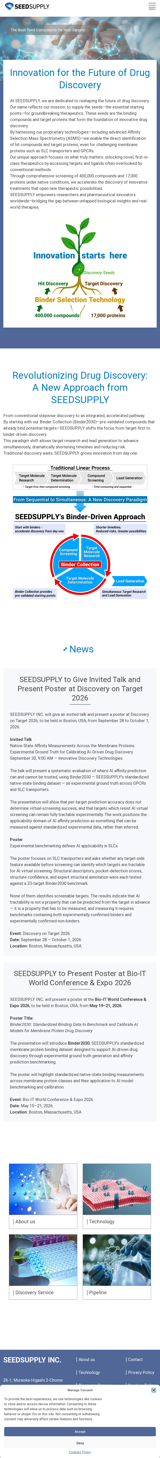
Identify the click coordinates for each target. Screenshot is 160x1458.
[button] (154, 1390)
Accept (80, 1432)
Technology (89, 1372)
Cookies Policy (80, 1452)
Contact (135, 1359)
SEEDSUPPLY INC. (32, 1360)
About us (87, 1359)
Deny (80, 1443)
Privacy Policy (141, 1372)
